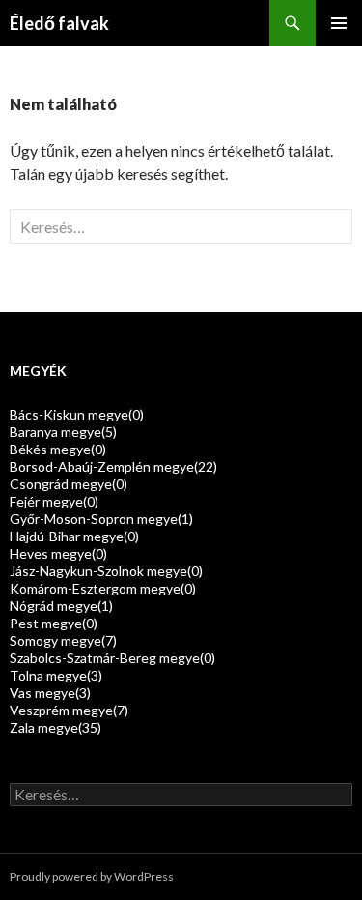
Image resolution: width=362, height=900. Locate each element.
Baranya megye (63, 431)
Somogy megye (63, 640)
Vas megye (50, 692)
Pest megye (53, 623)
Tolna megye (56, 675)
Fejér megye (54, 501)
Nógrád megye (61, 605)
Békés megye (58, 449)
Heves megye (58, 553)
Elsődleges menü (339, 23)
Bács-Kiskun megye (77, 414)
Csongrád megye (68, 484)
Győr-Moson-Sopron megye (101, 518)
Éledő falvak (59, 23)
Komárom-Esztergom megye (103, 588)
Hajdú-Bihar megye (74, 536)
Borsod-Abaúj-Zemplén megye (113, 466)
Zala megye (55, 727)
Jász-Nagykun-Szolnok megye (106, 571)
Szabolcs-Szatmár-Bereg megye (112, 658)
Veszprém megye (69, 710)
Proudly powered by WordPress (92, 876)
